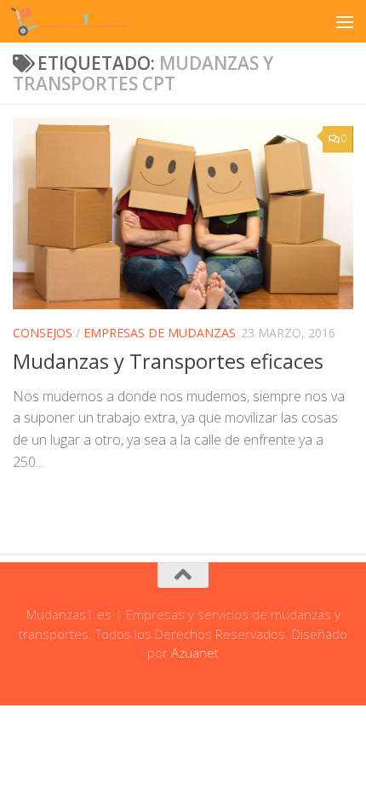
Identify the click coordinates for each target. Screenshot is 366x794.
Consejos (42, 333)
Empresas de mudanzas (159, 333)
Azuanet (195, 652)
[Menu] (344, 21)
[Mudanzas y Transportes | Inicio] (87, 21)
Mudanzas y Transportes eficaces (168, 361)
